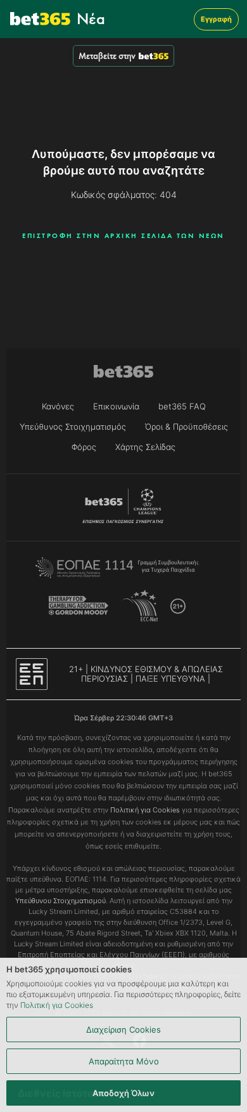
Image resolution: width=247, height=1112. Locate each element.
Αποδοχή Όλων (123, 1093)
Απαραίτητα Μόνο (124, 1061)
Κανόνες (58, 406)
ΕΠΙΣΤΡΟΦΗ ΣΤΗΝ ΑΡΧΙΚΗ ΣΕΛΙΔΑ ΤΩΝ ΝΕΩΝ (123, 235)
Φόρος (84, 447)
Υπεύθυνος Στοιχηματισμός (73, 426)
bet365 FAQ (182, 406)
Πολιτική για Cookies (56, 1005)
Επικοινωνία (116, 406)
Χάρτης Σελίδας (145, 447)
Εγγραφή (216, 19)
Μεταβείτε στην (107, 56)
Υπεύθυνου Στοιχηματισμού (60, 900)
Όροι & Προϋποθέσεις (186, 426)
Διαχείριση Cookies (123, 1029)
